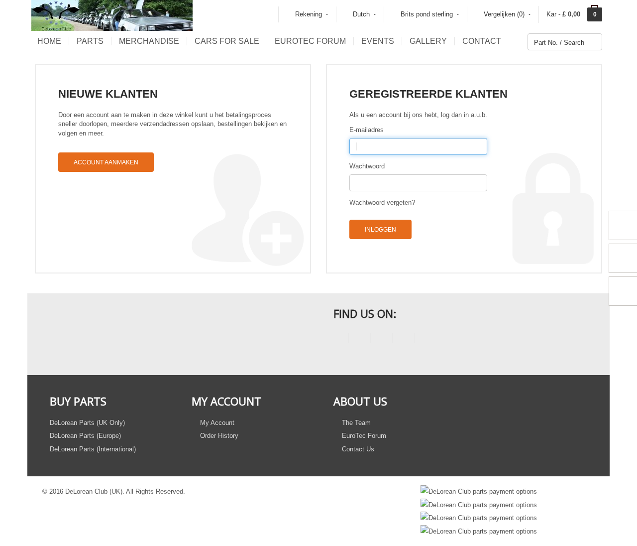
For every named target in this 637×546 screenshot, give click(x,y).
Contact (481, 41)
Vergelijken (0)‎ (504, 14)
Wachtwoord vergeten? (382, 202)
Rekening (308, 14)
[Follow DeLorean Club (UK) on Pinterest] (403, 340)
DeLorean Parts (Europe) (85, 435)
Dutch (361, 14)
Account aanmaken (106, 162)
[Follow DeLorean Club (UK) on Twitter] (359, 340)
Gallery (428, 41)
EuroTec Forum (310, 41)
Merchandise (149, 41)
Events (377, 41)
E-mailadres (366, 130)
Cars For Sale (227, 41)
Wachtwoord (367, 166)
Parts (90, 41)
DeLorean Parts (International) (93, 449)
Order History (218, 435)
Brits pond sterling (427, 14)
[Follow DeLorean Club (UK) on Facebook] (337, 340)
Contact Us (357, 449)
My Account (216, 422)
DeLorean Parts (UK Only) (87, 422)
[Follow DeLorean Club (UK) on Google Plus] (425, 340)
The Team (355, 422)
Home (49, 41)
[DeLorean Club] (112, 14)
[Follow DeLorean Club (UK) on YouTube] (381, 340)
